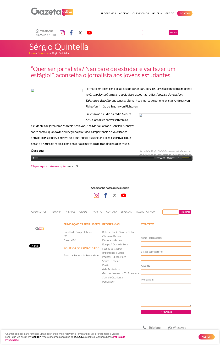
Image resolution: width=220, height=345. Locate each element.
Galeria (157, 13)
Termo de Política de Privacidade (81, 255)
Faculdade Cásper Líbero (77, 232)
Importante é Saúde (113, 252)
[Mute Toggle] (179, 158)
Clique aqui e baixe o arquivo (49, 166)
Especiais (126, 212)
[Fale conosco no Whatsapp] (45, 33)
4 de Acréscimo (110, 269)
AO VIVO (185, 13)
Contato (111, 212)
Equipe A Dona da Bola (115, 244)
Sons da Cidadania (112, 277)
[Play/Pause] (33, 158)
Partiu (105, 265)
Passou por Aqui (145, 212)
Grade (170, 13)
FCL (66, 236)
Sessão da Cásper (112, 248)
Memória (56, 212)
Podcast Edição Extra (114, 256)
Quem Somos (141, 13)
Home (32, 53)
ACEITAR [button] (206, 337)
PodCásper (108, 281)
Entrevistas (44, 53)
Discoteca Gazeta (112, 240)
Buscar (173, 32)
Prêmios (70, 212)
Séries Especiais (111, 261)
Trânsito (96, 212)
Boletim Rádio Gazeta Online (118, 232)
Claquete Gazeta (111, 236)
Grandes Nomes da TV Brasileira (120, 273)
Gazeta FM (70, 240)
